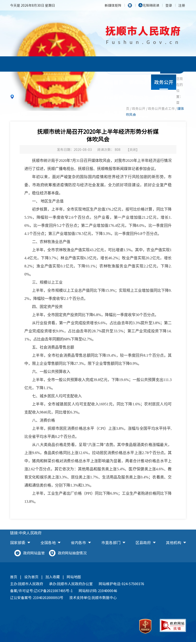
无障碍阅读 (150, 5)
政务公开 (163, 82)
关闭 (132, 149)
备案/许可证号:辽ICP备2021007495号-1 (41, 590)
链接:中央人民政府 (26, 533)
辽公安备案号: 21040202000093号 (36, 597)
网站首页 (113, 82)
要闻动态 (138, 82)
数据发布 (163, 97)
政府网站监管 (34, 553)
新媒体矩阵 (113, 5)
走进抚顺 (113, 112)
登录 (168, 5)
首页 (13, 576)
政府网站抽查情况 (72, 553)
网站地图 (74, 576)
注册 (181, 5)
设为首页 (31, 576)
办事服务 (113, 97)
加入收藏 (52, 576)
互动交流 (138, 97)
